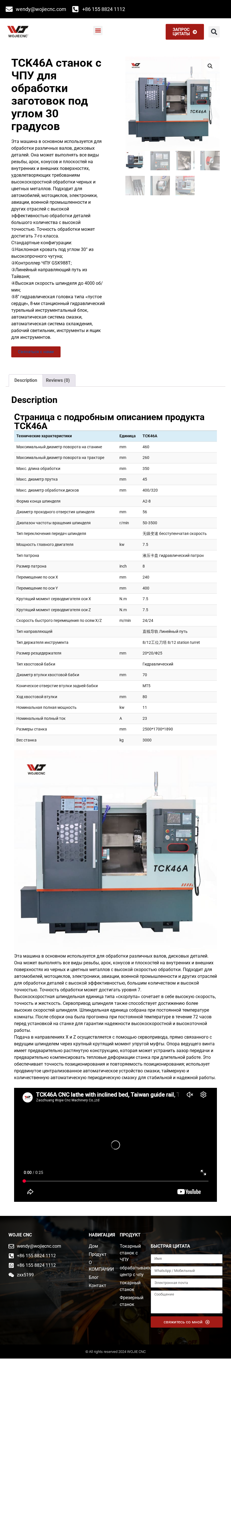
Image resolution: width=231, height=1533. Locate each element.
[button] (98, 30)
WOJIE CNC (20, 1235)
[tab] (26, 380)
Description (25, 380)
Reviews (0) (58, 380)
